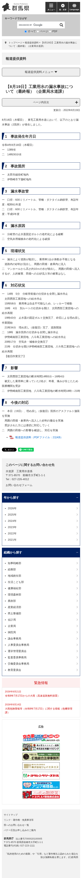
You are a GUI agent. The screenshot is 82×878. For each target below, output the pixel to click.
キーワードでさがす (16, 18)
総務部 (12, 569)
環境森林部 (14, 594)
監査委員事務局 (17, 657)
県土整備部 (14, 613)
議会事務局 (14, 638)
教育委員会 (14, 669)
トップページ (15, 42)
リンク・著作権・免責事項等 (19, 820)
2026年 (12, 508)
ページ (44, 31)
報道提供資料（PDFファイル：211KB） (39, 437)
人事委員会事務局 (18, 644)
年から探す (11, 497)
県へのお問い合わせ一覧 (16, 825)
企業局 (12, 625)
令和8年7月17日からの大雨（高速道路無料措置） (32, 695)
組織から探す (13, 552)
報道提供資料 (32, 42)
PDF (55, 31)
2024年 (12, 520)
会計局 (12, 619)
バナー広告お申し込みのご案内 (20, 830)
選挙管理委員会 (17, 651)
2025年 (12, 514)
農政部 (12, 600)
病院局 (12, 632)
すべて (32, 31)
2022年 (12, 533)
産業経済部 (14, 607)
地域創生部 (14, 575)
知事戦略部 (14, 563)
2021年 (12, 539)
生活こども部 (16, 581)
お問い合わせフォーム (19, 485)
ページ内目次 (41, 102)
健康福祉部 (14, 588)
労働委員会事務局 (18, 663)
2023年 (12, 527)
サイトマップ (11, 814)
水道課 (10, 471)
